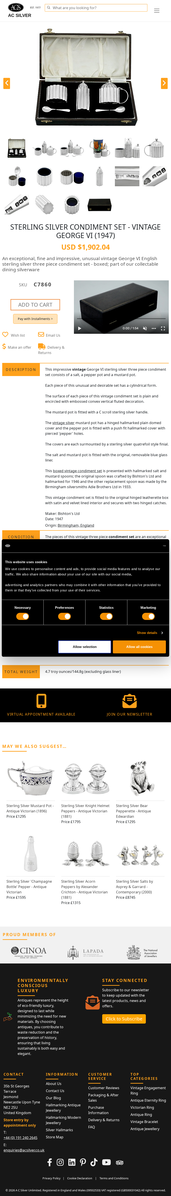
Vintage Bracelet (144, 1121)
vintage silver (63, 422)
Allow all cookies (139, 647)
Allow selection (85, 647)
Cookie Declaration (79, 1178)
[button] (48, 7)
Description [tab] (21, 369)
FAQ (91, 1127)
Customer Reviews (103, 1087)
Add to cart (35, 304)
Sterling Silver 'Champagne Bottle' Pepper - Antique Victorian (29, 886)
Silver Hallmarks (59, 1129)
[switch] (64, 616)
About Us (53, 1083)
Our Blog (53, 1097)
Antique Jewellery (144, 1128)
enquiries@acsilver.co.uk (24, 1150)
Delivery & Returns (104, 1119)
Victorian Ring (142, 1107)
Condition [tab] (21, 536)
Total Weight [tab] (21, 671)
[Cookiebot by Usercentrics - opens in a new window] (146, 545)
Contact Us (55, 1090)
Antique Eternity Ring (148, 1100)
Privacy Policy (52, 1178)
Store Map (54, 1137)
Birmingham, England (76, 525)
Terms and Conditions (114, 1178)
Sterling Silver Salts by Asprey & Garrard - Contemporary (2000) (134, 886)
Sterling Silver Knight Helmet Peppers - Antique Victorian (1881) (85, 811)
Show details (147, 633)
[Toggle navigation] (157, 10)
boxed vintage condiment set (77, 470)
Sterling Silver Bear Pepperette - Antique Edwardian (133, 811)
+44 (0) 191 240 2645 (20, 1137)
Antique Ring (141, 1114)
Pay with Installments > (35, 319)
